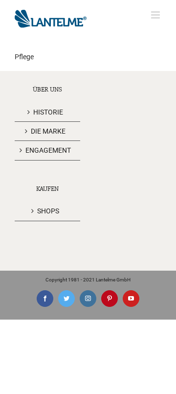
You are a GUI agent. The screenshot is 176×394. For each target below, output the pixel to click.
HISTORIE (48, 112)
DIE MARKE (48, 131)
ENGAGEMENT (48, 150)
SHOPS (48, 211)
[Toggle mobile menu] (156, 15)
